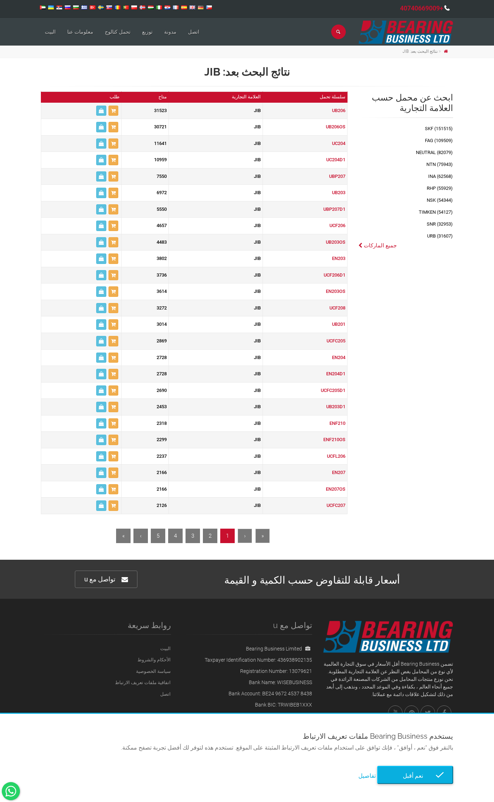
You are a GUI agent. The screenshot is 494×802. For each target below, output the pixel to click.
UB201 (338, 324)
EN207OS (335, 489)
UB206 (338, 110)
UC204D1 (335, 159)
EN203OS (335, 291)
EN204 (338, 357)
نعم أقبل (415, 775)
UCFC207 (336, 505)
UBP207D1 (334, 209)
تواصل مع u (99, 579)
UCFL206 (336, 456)
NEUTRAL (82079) (434, 152)
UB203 (338, 192)
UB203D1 (335, 406)
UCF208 (337, 308)
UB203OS (335, 242)
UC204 (338, 143)
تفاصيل (367, 775)
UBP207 (337, 176)
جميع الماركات (379, 245)
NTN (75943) (439, 164)
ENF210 (337, 423)
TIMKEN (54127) (436, 212)
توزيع (147, 32)
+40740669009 (421, 8)
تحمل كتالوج (118, 32)
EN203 (338, 258)
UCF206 (337, 225)
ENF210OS (334, 439)
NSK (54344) (440, 200)
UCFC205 (336, 341)
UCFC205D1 (333, 390)
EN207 (338, 472)
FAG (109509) (439, 140)
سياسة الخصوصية (153, 671)
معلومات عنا (80, 32)
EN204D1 (335, 373)
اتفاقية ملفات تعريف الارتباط (143, 682)
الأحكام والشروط (154, 659)
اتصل (193, 32)
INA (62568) (440, 176)
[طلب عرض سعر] (101, 111)
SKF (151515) (439, 128)
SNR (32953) (440, 224)
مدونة (170, 32)
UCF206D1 (334, 275)
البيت (50, 32)
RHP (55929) (440, 188)
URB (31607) (440, 236)
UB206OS (335, 126)
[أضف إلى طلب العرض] (113, 111)
